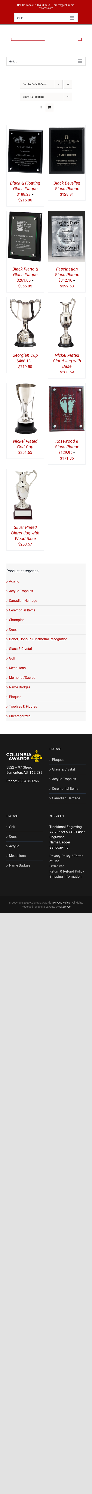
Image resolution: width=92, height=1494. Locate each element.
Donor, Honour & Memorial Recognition (38, 639)
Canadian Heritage (23, 601)
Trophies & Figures (23, 706)
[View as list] (49, 107)
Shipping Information (65, 876)
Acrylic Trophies (21, 591)
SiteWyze (65, 906)
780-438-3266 (42, 5)
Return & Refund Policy (66, 871)
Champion (17, 620)
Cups (13, 629)
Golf (12, 658)
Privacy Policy (61, 902)
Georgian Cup (25, 355)
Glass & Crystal (20, 649)
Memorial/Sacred (22, 678)
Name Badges (19, 687)
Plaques (15, 697)
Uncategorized (20, 716)
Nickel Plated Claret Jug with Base (67, 361)
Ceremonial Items (22, 610)
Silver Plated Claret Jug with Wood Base (25, 533)
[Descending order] (68, 84)
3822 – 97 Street (19, 767)
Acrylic (14, 581)
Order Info (56, 866)
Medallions (17, 668)
